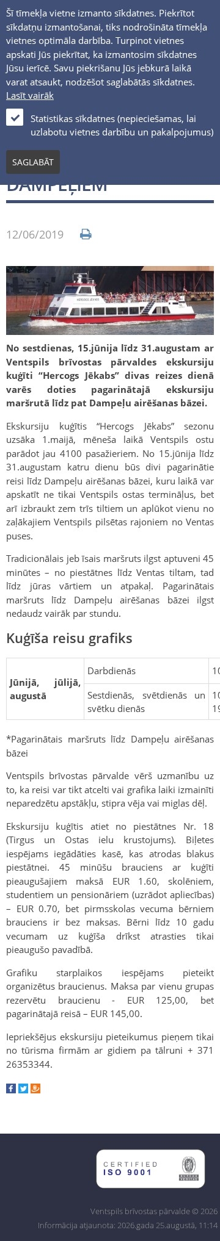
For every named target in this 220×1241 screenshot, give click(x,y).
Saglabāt (33, 162)
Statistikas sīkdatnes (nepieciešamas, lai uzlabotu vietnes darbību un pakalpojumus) (122, 125)
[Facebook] (11, 1090)
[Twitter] (23, 1090)
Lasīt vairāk (30, 95)
